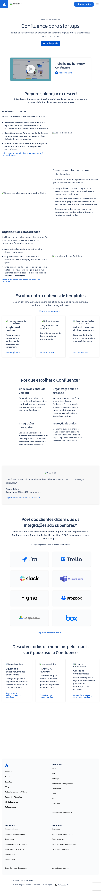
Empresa (8, 772)
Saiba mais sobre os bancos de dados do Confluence (21, 281)
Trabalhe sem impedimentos (46, 696)
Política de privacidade (21, 885)
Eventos (8, 782)
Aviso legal (47, 885)
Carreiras (9, 777)
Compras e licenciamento (15, 834)
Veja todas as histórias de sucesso (22, 497)
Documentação (58, 839)
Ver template (12, 352)
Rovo (54, 769)
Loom (54, 794)
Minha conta (10, 859)
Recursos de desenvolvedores (64, 844)
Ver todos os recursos (60, 868)
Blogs (7, 787)
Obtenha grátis (84, 4)
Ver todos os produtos (61, 812)
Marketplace (10, 854)
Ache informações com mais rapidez (81, 696)
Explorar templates (48, 311)
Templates (9, 839)
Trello (54, 799)
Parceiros (56, 829)
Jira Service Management (62, 784)
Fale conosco (10, 807)
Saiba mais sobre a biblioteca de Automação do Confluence (23, 154)
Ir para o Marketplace (48, 633)
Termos (37, 885)
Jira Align (55, 779)
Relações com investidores (16, 792)
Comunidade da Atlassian (15, 844)
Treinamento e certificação (63, 834)
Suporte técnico (11, 829)
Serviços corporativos (60, 849)
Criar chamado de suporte (16, 868)
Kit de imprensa (11, 802)
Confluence (56, 789)
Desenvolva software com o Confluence (13, 695)
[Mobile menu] (97, 4)
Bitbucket (56, 804)
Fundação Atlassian (13, 797)
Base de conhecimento (14, 849)
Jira (53, 773)
